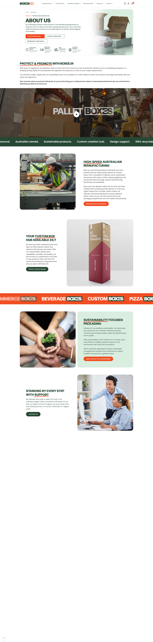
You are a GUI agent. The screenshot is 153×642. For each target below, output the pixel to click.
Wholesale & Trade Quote (36, 41)
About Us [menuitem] (109, 3)
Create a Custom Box (55, 36)
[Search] (125, 3)
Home (27, 12)
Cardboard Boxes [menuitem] (46, 3)
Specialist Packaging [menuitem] (73, 3)
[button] (96, 204)
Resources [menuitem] (100, 3)
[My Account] (128, 3)
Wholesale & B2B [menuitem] (88, 3)
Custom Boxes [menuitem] (59, 3)
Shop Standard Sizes (35, 36)
